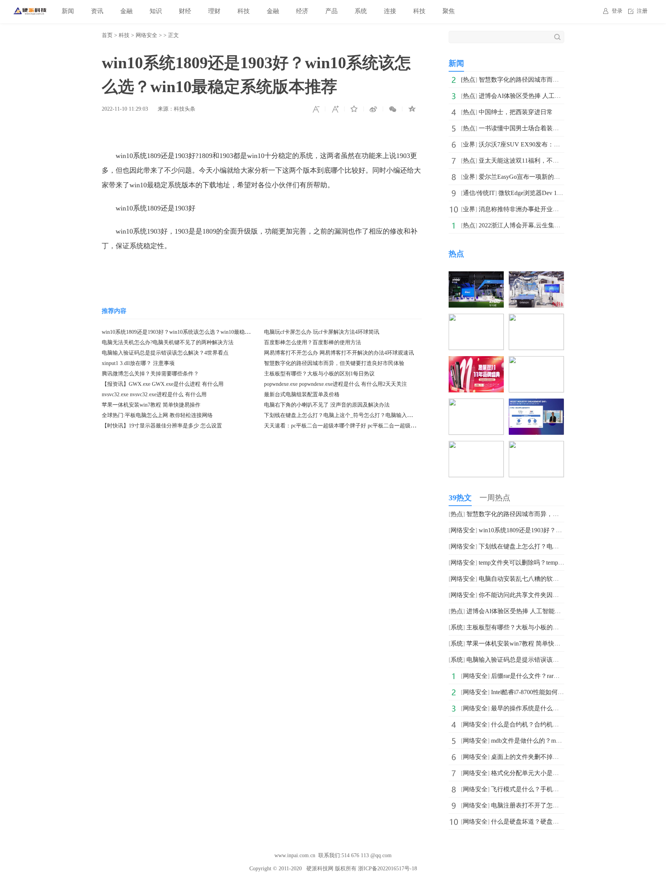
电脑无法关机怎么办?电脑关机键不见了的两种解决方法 (168, 342)
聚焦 (448, 11)
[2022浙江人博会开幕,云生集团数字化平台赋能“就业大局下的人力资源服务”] (536, 361)
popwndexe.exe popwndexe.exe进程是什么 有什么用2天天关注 (335, 384)
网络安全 (146, 35)
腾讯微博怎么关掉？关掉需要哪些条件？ (150, 374)
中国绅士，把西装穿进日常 (516, 112)
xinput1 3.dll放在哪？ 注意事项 (138, 363)
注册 (642, 11)
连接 (390, 11)
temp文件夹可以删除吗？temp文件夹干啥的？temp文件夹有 (558, 562)
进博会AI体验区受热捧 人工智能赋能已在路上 (541, 96)
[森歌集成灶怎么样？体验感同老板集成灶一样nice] (536, 446)
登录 (617, 11)
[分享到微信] (392, 109)
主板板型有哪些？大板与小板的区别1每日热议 (319, 374)
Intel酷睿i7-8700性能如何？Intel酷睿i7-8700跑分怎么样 (564, 692)
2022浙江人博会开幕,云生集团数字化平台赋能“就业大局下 (558, 225)
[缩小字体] (315, 109)
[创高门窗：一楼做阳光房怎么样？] (476, 446)
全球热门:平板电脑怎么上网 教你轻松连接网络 (157, 415)
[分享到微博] (373, 109)
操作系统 (159, 269)
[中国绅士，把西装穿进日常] (476, 319)
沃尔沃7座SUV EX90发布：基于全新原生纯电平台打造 (553, 144)
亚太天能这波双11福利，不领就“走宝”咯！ (537, 160)
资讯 (97, 11)
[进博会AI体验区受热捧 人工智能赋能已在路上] (536, 276)
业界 (469, 144)
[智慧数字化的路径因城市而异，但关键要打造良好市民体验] (476, 276)
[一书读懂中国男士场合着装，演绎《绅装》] (536, 319)
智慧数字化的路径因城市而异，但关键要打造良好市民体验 (334, 363)
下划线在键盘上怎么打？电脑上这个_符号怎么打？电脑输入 (560, 546)
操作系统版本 (225, 269)
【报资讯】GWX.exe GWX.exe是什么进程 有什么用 (163, 384)
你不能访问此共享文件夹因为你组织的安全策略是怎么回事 (559, 595)
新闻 (68, 11)
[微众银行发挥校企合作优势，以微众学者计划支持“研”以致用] (536, 403)
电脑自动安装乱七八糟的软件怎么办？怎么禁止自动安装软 (559, 578)
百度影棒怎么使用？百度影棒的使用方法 (312, 342)
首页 (107, 35)
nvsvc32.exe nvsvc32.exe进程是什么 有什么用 (154, 394)
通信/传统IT (479, 193)
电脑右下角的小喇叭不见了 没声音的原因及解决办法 (327, 405)
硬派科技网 (319, 868)
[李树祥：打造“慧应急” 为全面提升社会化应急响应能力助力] (476, 403)
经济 (302, 11)
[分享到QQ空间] (412, 109)
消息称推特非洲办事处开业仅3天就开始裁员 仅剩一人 (552, 209)
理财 (214, 11)
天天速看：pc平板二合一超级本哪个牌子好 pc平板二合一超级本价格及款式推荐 (359, 426)
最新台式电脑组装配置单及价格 (302, 394)
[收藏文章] (354, 109)
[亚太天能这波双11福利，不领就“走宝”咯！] (476, 361)
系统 (361, 11)
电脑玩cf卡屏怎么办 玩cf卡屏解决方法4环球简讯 (321, 332)
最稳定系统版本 (272, 269)
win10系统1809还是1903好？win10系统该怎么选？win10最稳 (560, 530)
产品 (331, 11)
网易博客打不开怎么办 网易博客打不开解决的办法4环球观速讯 (339, 353)
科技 (243, 11)
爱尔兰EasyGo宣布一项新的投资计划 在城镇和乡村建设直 (557, 176)
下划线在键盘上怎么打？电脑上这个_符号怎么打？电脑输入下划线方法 (349, 415)
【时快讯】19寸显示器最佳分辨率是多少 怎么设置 (162, 426)
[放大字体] (335, 109)
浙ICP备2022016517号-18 (387, 868)
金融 (126, 11)
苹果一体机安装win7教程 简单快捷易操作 (151, 405)
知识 (156, 11)
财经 (185, 11)
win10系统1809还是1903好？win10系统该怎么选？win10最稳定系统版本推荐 (192, 332)
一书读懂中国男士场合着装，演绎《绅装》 (537, 128)
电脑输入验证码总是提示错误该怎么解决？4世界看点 (165, 353)
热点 (469, 79)
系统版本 (189, 269)
